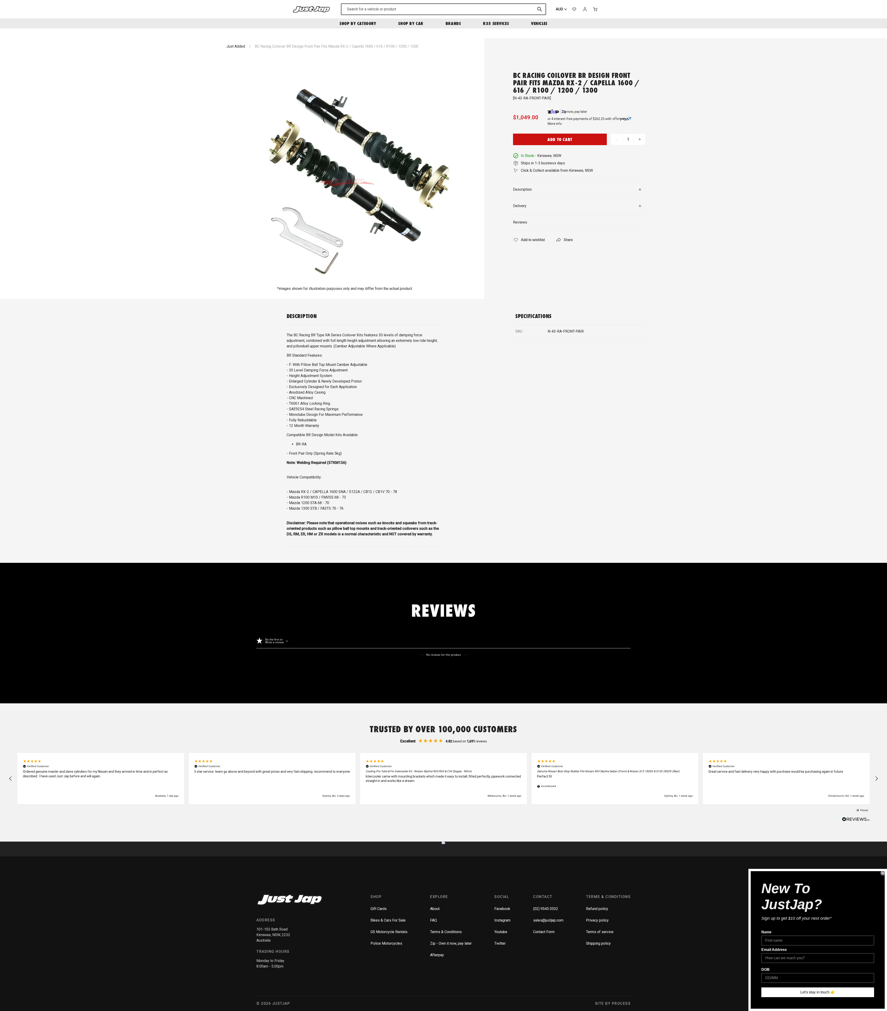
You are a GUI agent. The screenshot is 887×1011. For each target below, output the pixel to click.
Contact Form (544, 932)
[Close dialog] (883, 873)
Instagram (502, 920)
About (435, 909)
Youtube (500, 932)
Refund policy (597, 909)
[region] (443, 778)
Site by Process (613, 1003)
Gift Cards (379, 909)
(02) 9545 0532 (545, 909)
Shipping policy (598, 943)
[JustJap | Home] (311, 9)
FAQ (433, 920)
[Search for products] (539, 9)
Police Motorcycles (386, 943)
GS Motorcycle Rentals (389, 932)
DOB (765, 969)
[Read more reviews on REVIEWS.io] (856, 820)
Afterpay (437, 955)
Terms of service (600, 932)
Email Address (774, 950)
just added (235, 46)
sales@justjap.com (548, 920)
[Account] (585, 9)
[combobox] (443, 9)
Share (568, 240)
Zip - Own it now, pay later (451, 943)
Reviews (520, 222)
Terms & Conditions (446, 932)
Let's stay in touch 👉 (817, 992)
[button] (10, 778)
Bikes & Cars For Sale (388, 920)
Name (766, 932)
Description (522, 189)
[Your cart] (595, 9)
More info (555, 124)
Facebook (502, 909)
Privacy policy (597, 920)
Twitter (500, 943)
